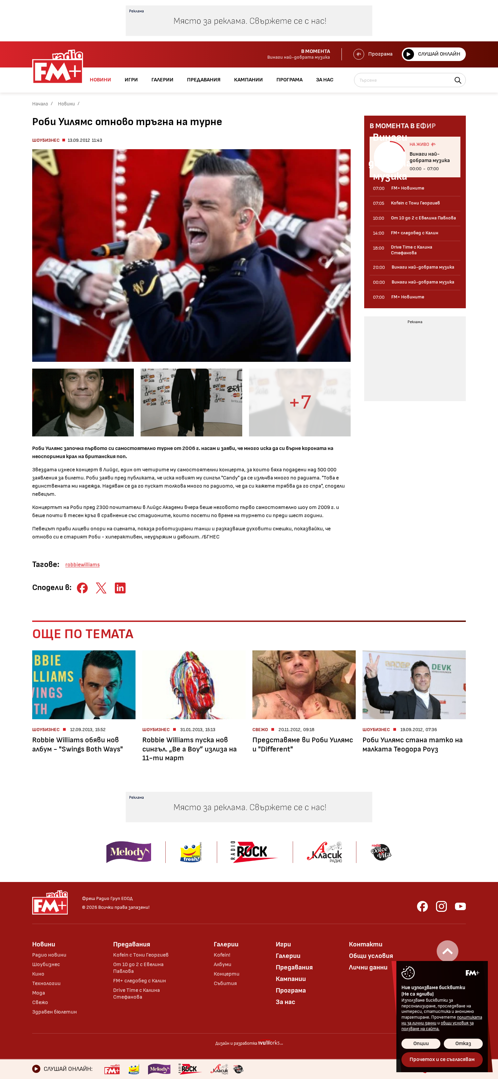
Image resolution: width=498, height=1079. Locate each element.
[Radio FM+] (112, 1069)
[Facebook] (422, 906)
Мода (38, 993)
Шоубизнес (46, 140)
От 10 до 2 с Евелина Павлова (138, 968)
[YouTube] (460, 906)
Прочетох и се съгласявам (442, 1059)
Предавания (131, 944)
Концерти (227, 974)
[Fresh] (134, 1069)
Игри (283, 944)
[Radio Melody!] (159, 1069)
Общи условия (371, 956)
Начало (40, 104)
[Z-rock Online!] (190, 1069)
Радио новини (49, 955)
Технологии (46, 983)
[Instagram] (441, 906)
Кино (38, 974)
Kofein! (222, 955)
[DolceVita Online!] (238, 1069)
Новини (66, 104)
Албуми (222, 964)
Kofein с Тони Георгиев (141, 955)
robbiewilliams (82, 565)
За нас (285, 1002)
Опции (421, 1043)
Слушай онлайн (439, 54)
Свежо (40, 1002)
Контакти (365, 944)
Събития (225, 983)
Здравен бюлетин (54, 1012)
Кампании (291, 979)
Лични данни (368, 967)
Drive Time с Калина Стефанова (136, 993)
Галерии (226, 944)
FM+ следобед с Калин (139, 981)
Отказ (463, 1043)
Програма (380, 54)
